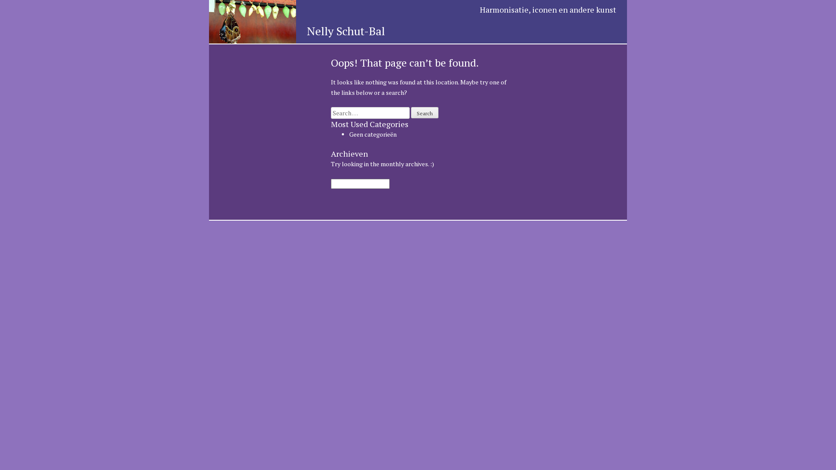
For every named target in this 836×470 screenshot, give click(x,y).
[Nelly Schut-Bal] (252, 37)
